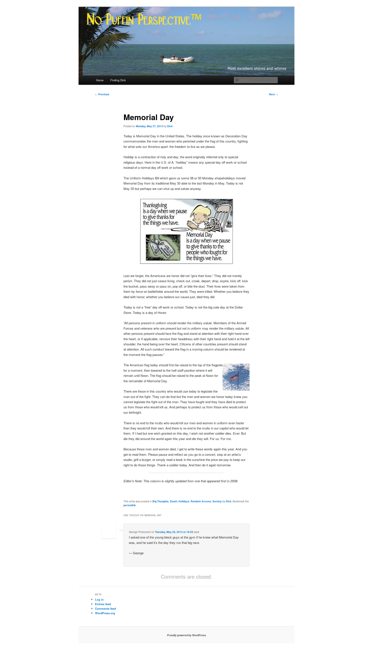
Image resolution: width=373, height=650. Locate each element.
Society (217, 501)
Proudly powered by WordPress (186, 635)
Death (173, 501)
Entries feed (103, 604)
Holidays (184, 501)
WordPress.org (105, 613)
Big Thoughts (160, 501)
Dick (170, 126)
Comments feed (105, 608)
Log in (99, 599)
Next (273, 94)
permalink (129, 505)
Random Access (201, 501)
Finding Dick (118, 80)
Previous (102, 94)
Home (99, 80)
